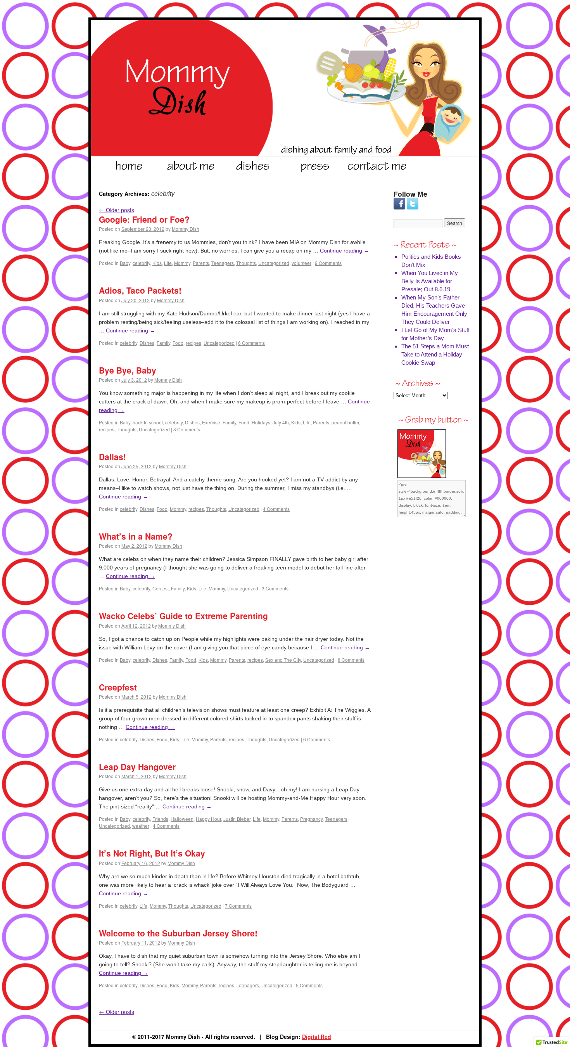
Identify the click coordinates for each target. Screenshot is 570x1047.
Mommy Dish (185, 228)
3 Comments (186, 429)
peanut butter (345, 422)
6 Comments (251, 342)
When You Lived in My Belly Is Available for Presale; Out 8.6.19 (429, 281)
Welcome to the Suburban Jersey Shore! (178, 933)
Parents (201, 263)
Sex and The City (283, 659)
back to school (148, 422)
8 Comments (351, 659)
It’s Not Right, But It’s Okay (152, 853)
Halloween (182, 818)
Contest (160, 588)
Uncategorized (273, 263)
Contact (377, 164)
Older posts (116, 210)
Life (168, 263)
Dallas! (112, 456)
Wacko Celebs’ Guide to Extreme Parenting (183, 615)
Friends (160, 818)
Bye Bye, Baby (127, 370)
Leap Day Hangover (137, 766)
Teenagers (222, 263)
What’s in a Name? (136, 536)
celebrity (141, 263)
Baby (125, 263)
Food (178, 342)
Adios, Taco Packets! (140, 290)
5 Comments (309, 985)
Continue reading (344, 250)
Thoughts (246, 263)
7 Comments (238, 905)
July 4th (281, 422)
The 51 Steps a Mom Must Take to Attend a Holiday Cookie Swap (435, 354)
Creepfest (118, 687)
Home (129, 164)
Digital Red (316, 1036)
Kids (157, 263)
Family (163, 342)
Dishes (253, 164)
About (191, 164)
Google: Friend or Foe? (144, 219)
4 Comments (276, 508)
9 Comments (328, 263)
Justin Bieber (236, 818)
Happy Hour (208, 818)
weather (140, 825)
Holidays (261, 422)
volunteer (301, 263)
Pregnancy (311, 818)
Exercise (211, 422)
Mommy (182, 263)
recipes (193, 342)
